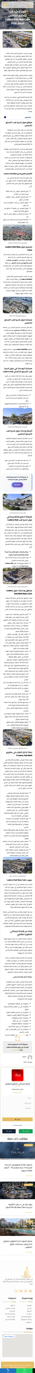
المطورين (29, 1322)
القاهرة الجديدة (14, 28)
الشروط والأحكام (26, 1316)
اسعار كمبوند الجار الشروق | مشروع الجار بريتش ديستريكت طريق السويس (17, 1244)
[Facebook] (30, 1291)
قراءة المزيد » (28, 1176)
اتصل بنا (29, 1313)
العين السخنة (11, 1316)
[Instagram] (16, 1291)
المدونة (29, 1311)
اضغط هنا (17, 485)
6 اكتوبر (12, 1305)
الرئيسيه (29, 1305)
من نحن (29, 1308)
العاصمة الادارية (10, 1313)
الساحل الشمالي (10, 1308)
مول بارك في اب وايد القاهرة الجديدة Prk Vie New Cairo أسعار (19, 1206)
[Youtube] (21, 1291)
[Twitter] (26, 1291)
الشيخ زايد (12, 1311)
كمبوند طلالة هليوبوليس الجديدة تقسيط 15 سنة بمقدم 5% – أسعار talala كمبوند (18, 1167)
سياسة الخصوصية (26, 1319)
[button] (4, 4)
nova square (21, 1035)
